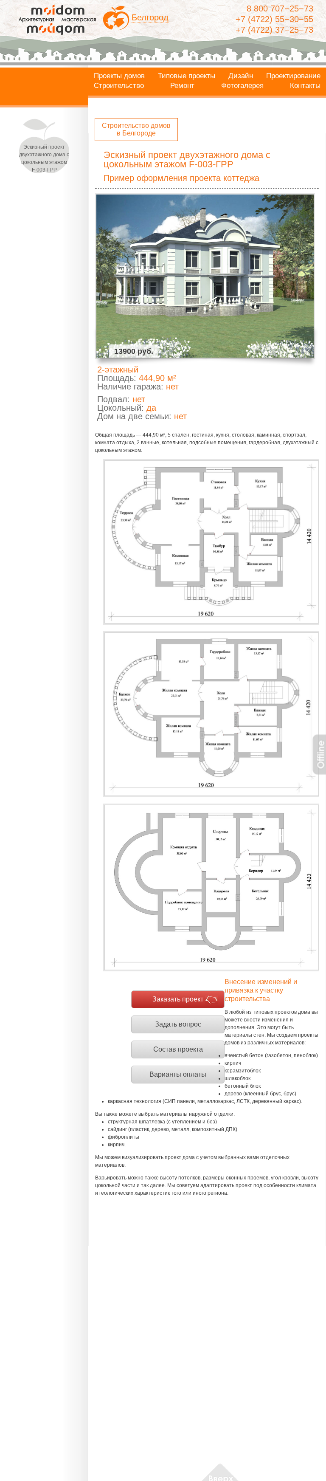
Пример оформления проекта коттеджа (181, 178)
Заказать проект (177, 999)
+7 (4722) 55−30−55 (274, 19)
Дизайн (240, 76)
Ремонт (182, 86)
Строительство (119, 86)
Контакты (305, 86)
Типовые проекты (186, 76)
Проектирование (293, 76)
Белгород (150, 17)
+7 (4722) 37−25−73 (274, 29)
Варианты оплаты (177, 1074)
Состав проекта (178, 1049)
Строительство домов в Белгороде (136, 129)
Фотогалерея (242, 86)
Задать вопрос (178, 1024)
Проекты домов (119, 76)
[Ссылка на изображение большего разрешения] (211, 542)
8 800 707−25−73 (280, 8)
